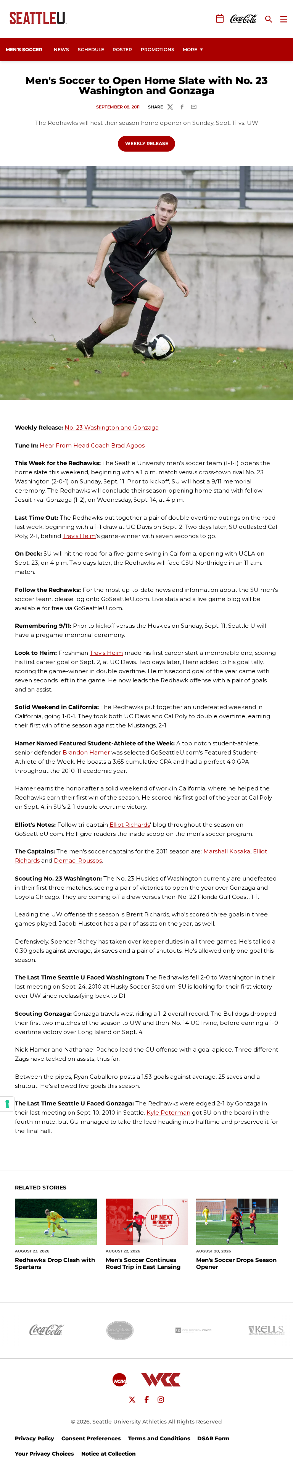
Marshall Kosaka (226, 851)
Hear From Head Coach (75, 445)
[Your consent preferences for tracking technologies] (7, 1104)
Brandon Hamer (86, 752)
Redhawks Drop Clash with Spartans (55, 1263)
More (190, 49)
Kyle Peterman (168, 1112)
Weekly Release (150, 143)
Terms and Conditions (159, 1438)
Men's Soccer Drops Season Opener (236, 1263)
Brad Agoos (128, 445)
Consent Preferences (91, 1438)
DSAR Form (213, 1438)
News (61, 49)
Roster (122, 49)
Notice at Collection (108, 1453)
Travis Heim (79, 536)
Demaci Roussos (78, 860)
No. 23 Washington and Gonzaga (111, 427)
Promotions (157, 49)
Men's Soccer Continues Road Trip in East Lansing (143, 1263)
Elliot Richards (129, 824)
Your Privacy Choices (44, 1453)
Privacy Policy (34, 1438)
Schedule (91, 49)
